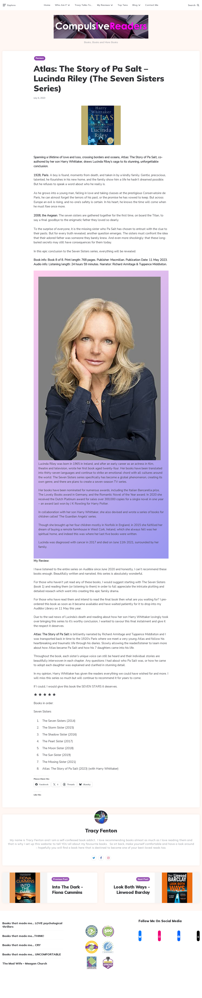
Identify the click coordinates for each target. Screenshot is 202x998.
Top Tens (123, 5)
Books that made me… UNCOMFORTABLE (31, 954)
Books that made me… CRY (21, 945)
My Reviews (103, 5)
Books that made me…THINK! (23, 936)
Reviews (40, 58)
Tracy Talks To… (83, 5)
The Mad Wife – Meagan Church (24, 963)
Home (47, 5)
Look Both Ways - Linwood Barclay (132, 889)
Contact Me (151, 5)
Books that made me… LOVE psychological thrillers (32, 924)
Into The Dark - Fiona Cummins (67, 889)
